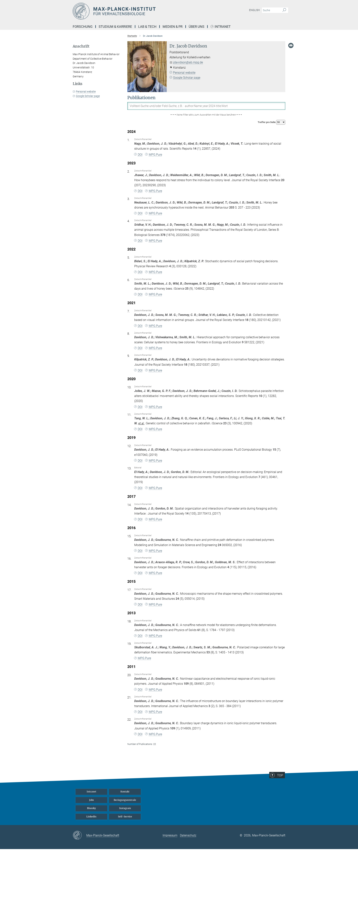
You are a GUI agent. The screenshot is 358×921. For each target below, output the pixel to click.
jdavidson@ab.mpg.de (188, 62)
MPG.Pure (155, 154)
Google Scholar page (186, 77)
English (254, 10)
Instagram (125, 808)
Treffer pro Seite (267, 122)
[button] (206, 115)
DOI (140, 154)
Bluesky (91, 808)
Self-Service (125, 816)
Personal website (184, 72)
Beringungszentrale (125, 800)
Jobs (91, 800)
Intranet (223, 26)
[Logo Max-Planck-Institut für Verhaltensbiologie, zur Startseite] (143, 11)
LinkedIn (91, 816)
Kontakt (124, 791)
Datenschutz (188, 835)
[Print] (291, 45)
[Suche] (284, 10)
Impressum (170, 835)
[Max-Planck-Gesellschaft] (79, 835)
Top (280, 775)
